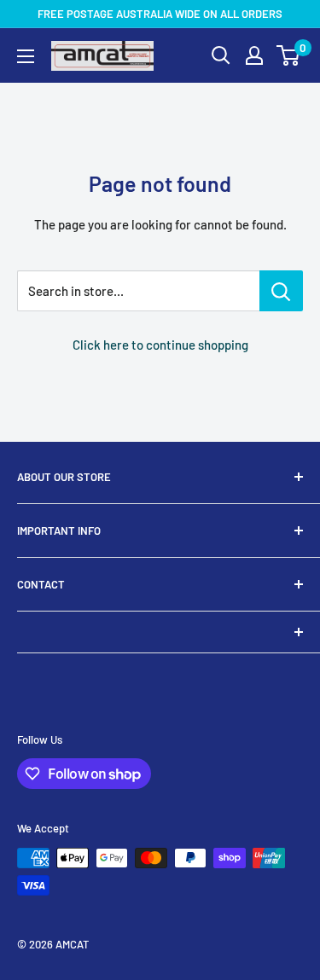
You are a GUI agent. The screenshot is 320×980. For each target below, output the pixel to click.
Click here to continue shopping (160, 344)
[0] (289, 55)
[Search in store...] (281, 290)
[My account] (254, 55)
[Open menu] (25, 56)
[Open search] (221, 55)
